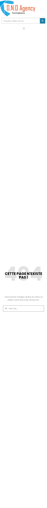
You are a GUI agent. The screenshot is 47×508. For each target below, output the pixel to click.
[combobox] (21, 20)
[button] (23, 29)
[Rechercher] (42, 20)
